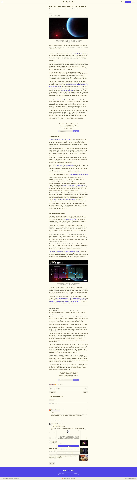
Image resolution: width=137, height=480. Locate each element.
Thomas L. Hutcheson (55, 409)
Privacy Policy (76, 449)
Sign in (133, 1)
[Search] (121, 2)
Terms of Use (74, 448)
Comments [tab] (51, 399)
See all (51, 463)
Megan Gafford (54, 423)
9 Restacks (61, 384)
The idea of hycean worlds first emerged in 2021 (60, 139)
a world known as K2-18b (67, 90)
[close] (79, 430)
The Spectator (83, 53)
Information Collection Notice (68, 449)
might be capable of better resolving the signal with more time (70, 298)
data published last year (63, 99)
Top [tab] (50, 438)
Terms (12, 478)
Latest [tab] (53, 438)
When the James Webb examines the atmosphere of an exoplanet (64, 251)
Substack (126, 478)
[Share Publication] (124, 2)
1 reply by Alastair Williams (57, 420)
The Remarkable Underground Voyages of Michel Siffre (62, 456)
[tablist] (53, 400)
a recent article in (76, 53)
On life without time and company (55, 457)
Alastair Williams (57, 458)
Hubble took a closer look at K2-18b (64, 165)
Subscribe (128, 1)
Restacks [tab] (56, 399)
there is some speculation (70, 219)
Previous (53, 392)
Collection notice (16, 478)
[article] (68, 458)
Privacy (10, 478)
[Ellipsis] (87, 410)
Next (85, 392)
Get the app (73, 478)
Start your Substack (66, 478)
